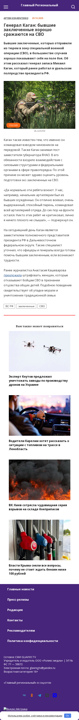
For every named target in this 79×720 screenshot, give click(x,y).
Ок (67, 715)
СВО (42, 306)
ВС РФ (9, 306)
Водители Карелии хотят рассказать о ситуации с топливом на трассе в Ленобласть (39, 445)
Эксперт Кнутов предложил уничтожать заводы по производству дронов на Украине (38, 380)
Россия (13, 125)
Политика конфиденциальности (32, 641)
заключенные (26, 306)
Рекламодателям (21, 631)
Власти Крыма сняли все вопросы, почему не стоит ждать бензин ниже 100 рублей (37, 569)
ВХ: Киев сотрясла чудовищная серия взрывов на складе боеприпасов (38, 507)
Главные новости (20, 589)
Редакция (15, 610)
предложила (13, 275)
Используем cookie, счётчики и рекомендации (35, 715)
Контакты (15, 620)
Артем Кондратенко (16, 18)
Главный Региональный (39, 5)
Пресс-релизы (18, 600)
